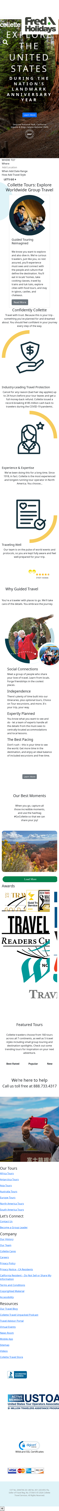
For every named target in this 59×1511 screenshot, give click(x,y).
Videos (4, 1351)
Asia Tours (6, 1185)
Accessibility (7, 1297)
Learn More (29, 114)
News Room (7, 1333)
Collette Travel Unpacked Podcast (19, 1314)
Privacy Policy (7, 1263)
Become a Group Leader (14, 1227)
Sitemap (4, 1345)
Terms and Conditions (12, 1285)
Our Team (5, 1245)
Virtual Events (8, 1327)
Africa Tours (7, 1173)
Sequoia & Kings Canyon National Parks (29, 127)
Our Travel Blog (9, 1308)
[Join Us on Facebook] (19, 1164)
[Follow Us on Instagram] (23, 1164)
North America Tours (12, 1203)
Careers (4, 1257)
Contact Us (6, 1221)
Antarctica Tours (9, 1179)
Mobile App (6, 1339)
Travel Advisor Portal (12, 1321)
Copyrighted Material (12, 1291)
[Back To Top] (2, 1508)
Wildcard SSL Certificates (29, 1451)
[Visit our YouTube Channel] (35, 1164)
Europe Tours (7, 1197)
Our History (6, 1239)
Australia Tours (8, 1191)
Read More (20, 302)
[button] (29, 1445)
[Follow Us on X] (26, 1164)
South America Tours (12, 1209)
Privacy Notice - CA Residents (16, 1269)
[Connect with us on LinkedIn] (29, 1164)
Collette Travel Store (11, 1357)
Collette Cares (8, 1251)
